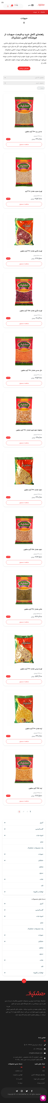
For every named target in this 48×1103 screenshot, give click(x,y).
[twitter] (26, 1091)
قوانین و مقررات (17, 1075)
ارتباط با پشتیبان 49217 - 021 (33, 1045)
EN (2, 2)
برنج (41, 841)
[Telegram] (16, 1091)
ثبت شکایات (18, 1071)
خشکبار (40, 860)
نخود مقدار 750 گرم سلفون (33, 549)
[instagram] (21, 1091)
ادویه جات (39, 835)
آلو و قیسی (39, 829)
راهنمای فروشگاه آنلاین (38, 1075)
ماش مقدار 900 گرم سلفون (33, 609)
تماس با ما (19, 1079)
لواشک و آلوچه (38, 891)
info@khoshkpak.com (36, 1053)
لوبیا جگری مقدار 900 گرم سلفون (31, 251)
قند (42, 885)
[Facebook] (31, 1091)
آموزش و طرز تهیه (39, 1079)
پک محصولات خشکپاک (35, 847)
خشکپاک (42, 12)
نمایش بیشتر (24, 68)
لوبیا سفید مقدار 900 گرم (33, 191)
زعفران (41, 866)
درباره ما (20, 1083)
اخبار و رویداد (41, 1083)
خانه (43, 1071)
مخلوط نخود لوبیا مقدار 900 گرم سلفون (29, 430)
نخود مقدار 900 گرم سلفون (33, 489)
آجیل (41, 822)
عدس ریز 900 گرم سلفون (33, 131)
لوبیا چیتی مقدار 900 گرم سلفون (31, 668)
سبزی (41, 873)
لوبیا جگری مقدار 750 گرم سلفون (31, 310)
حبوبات (40, 854)
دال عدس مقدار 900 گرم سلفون (31, 370)
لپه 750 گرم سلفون (35, 788)
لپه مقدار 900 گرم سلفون (33, 728)
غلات (41, 879)
